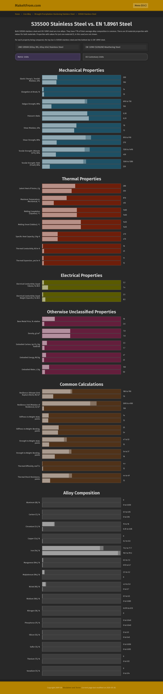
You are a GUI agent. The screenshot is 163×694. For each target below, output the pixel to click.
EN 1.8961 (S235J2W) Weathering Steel (103, 47)
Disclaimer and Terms (72, 688)
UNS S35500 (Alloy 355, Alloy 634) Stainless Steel (40, 47)
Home (17, 14)
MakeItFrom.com (28, 6)
